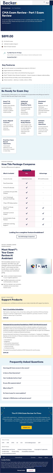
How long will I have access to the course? (16, 368)
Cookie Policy (5, 451)
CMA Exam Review (6, 8)
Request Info (26, 427)
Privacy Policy (15, 451)
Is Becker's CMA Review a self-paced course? (17, 398)
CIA (21, 442)
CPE (8, 442)
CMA (12, 442)
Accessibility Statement (28, 451)
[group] (26, 198)
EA (17, 442)
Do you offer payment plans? (12, 383)
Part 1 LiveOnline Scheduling (13, 309)
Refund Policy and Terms (8, 449)
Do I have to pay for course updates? (14, 393)
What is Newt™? (8, 388)
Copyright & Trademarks (40, 449)
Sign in (47, 2)
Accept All (31, 470)
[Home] (16, 2)
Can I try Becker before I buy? (12, 378)
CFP (39, 442)
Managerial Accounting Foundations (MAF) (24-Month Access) (25, 324)
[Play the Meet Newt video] (39, 266)
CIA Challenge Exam (30, 442)
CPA (3, 442)
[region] (26, 465)
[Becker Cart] (43, 2)
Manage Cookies (21, 470)
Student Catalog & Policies (25, 449)
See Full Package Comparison (26, 236)
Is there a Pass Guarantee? (11, 373)
